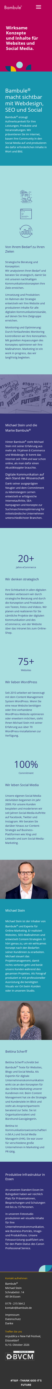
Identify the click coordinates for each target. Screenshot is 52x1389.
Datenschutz (13, 1319)
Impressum (12, 1315)
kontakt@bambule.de (18, 1308)
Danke (9, 1323)
